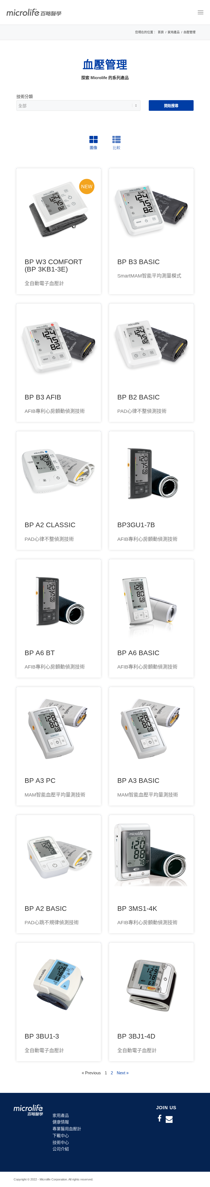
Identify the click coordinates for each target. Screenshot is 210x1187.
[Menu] (200, 12)
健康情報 (60, 1122)
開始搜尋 (171, 106)
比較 (116, 147)
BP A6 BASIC (138, 653)
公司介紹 (60, 1149)
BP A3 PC (40, 780)
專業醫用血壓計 (66, 1128)
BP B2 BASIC (138, 397)
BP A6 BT (40, 653)
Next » (123, 1072)
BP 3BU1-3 (42, 1036)
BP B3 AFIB (43, 397)
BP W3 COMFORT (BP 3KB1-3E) (53, 265)
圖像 (93, 147)
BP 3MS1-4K (137, 908)
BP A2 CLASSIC (50, 525)
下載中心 (60, 1135)
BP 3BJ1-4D (136, 1036)
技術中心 (60, 1142)
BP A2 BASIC (46, 908)
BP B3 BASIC (138, 262)
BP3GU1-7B (136, 525)
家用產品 (60, 1115)
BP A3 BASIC (138, 780)
